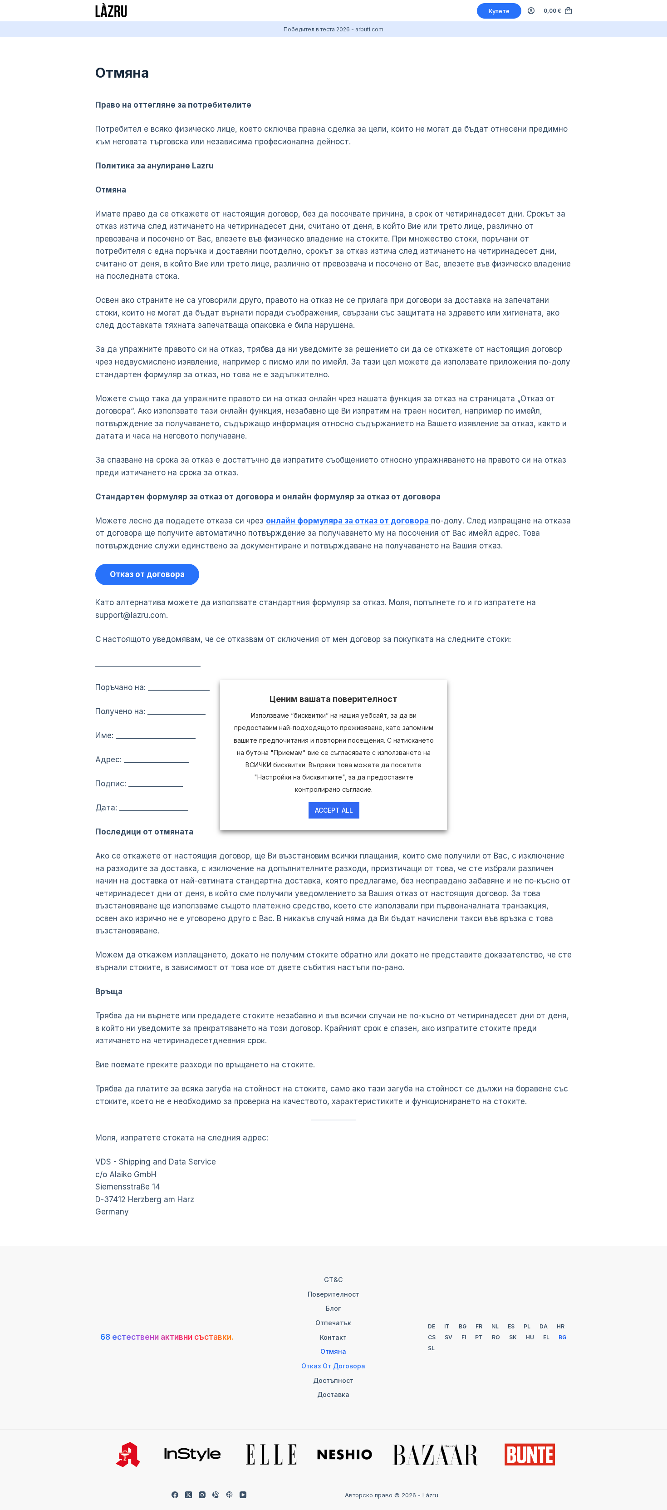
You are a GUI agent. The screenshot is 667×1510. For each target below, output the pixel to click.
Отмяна (333, 1351)
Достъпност (333, 1380)
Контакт (333, 1337)
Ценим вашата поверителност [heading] (333, 699)
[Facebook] (175, 1494)
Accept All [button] (334, 810)
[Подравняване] (215, 1494)
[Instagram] (202, 1494)
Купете (499, 11)
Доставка (333, 1394)
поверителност (333, 1294)
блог (333, 1308)
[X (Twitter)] (188, 1494)
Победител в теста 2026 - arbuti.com (333, 29)
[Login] (531, 10)
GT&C (333, 1279)
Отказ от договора (333, 1366)
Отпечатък (333, 1323)
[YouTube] (243, 1494)
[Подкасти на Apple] (229, 1494)
